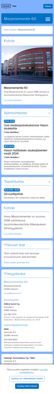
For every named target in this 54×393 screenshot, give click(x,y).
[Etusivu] (9, 6)
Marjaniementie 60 (20, 19)
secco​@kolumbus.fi (12, 293)
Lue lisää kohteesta (12, 100)
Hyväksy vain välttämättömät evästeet (27, 379)
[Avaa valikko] (48, 19)
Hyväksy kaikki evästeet (27, 386)
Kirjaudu (48, 6)
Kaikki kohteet (10, 30)
